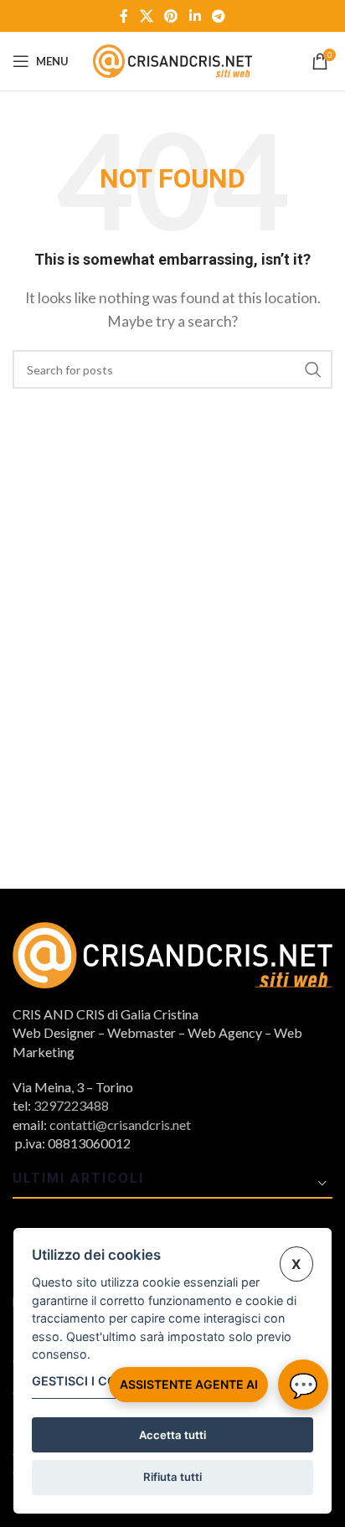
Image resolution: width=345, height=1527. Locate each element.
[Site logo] (172, 59)
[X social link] (146, 15)
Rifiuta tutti (172, 1476)
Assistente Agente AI (189, 1384)
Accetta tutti (172, 1435)
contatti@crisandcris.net (120, 1124)
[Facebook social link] (124, 15)
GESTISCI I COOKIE (88, 1381)
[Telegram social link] (218, 15)
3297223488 (71, 1105)
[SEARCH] (313, 369)
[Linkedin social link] (194, 15)
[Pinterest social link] (171, 15)
